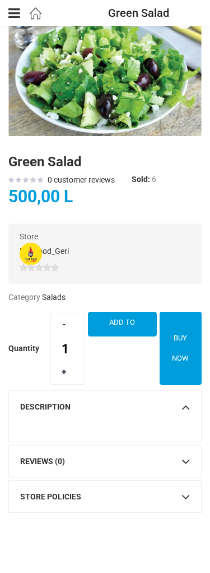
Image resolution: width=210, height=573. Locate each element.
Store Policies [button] (50, 496)
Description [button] (45, 406)
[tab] (105, 406)
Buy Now (180, 348)
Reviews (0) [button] (42, 461)
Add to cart (122, 327)
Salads (54, 297)
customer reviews (81, 179)
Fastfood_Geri (44, 251)
